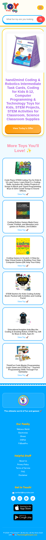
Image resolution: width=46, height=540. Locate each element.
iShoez (23, 436)
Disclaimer (23, 475)
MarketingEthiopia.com (27, 535)
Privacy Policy (23, 464)
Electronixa (23, 433)
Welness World (23, 429)
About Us (23, 461)
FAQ (23, 471)
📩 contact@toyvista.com (23, 492)
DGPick (23, 440)
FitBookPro (23, 443)
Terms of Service (23, 468)
